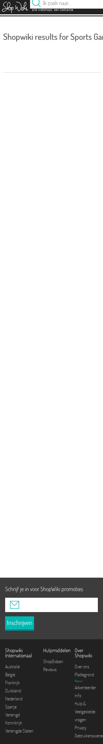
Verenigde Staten (19, 731)
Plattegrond (84, 674)
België (10, 674)
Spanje (11, 707)
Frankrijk (12, 682)
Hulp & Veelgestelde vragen (85, 711)
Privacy (80, 728)
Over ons (82, 666)
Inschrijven (19, 623)
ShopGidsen (53, 661)
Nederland (13, 699)
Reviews (50, 669)
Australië (12, 666)
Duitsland (13, 691)
